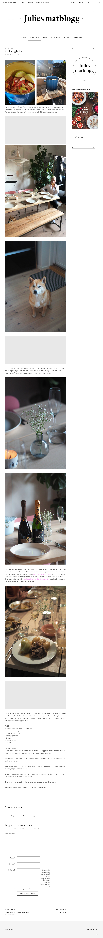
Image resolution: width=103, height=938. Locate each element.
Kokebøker (78, 37)
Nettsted (11, 870)
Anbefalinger (55, 37)
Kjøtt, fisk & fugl (9, 48)
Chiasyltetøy (61, 911)
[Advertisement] (36, 130)
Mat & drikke (34, 37)
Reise (45, 37)
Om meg (30, 2)
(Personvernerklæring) (42, 2)
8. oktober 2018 (8, 54)
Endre (49, 889)
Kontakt (22, 2)
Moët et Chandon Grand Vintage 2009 (37, 579)
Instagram (76, 2)
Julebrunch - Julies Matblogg (26, 816)
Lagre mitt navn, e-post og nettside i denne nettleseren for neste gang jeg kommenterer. (45, 878)
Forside (23, 37)
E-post (12, 864)
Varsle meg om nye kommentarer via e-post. (33, 889)
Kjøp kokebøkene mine (10, 2)
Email (79, 2)
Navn (12, 858)
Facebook (71, 2)
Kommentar (10, 834)
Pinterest (74, 2)
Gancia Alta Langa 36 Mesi (42, 574)
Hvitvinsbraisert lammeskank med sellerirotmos (17, 912)
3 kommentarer (17, 54)
